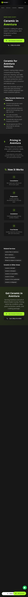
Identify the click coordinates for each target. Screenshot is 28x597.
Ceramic (14, 7)
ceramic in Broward (10, 271)
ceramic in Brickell (10, 268)
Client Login (12, 593)
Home (2, 7)
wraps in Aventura (10, 257)
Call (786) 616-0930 (15, 318)
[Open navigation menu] (25, 2)
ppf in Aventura (9, 254)
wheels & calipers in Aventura (13, 260)
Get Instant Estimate (15, 41)
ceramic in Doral (9, 276)
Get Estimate (21, 593)
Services (8, 7)
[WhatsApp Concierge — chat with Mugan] (25, 588)
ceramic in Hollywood (10, 282)
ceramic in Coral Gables (11, 273)
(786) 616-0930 (15, 45)
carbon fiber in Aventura (11, 252)
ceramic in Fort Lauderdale (12, 279)
